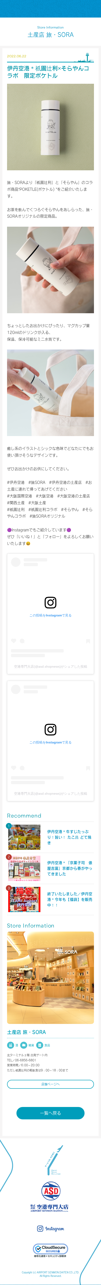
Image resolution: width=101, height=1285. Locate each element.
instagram (50, 1229)
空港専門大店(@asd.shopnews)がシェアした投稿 (50, 666)
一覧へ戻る (50, 1113)
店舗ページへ (50, 1084)
